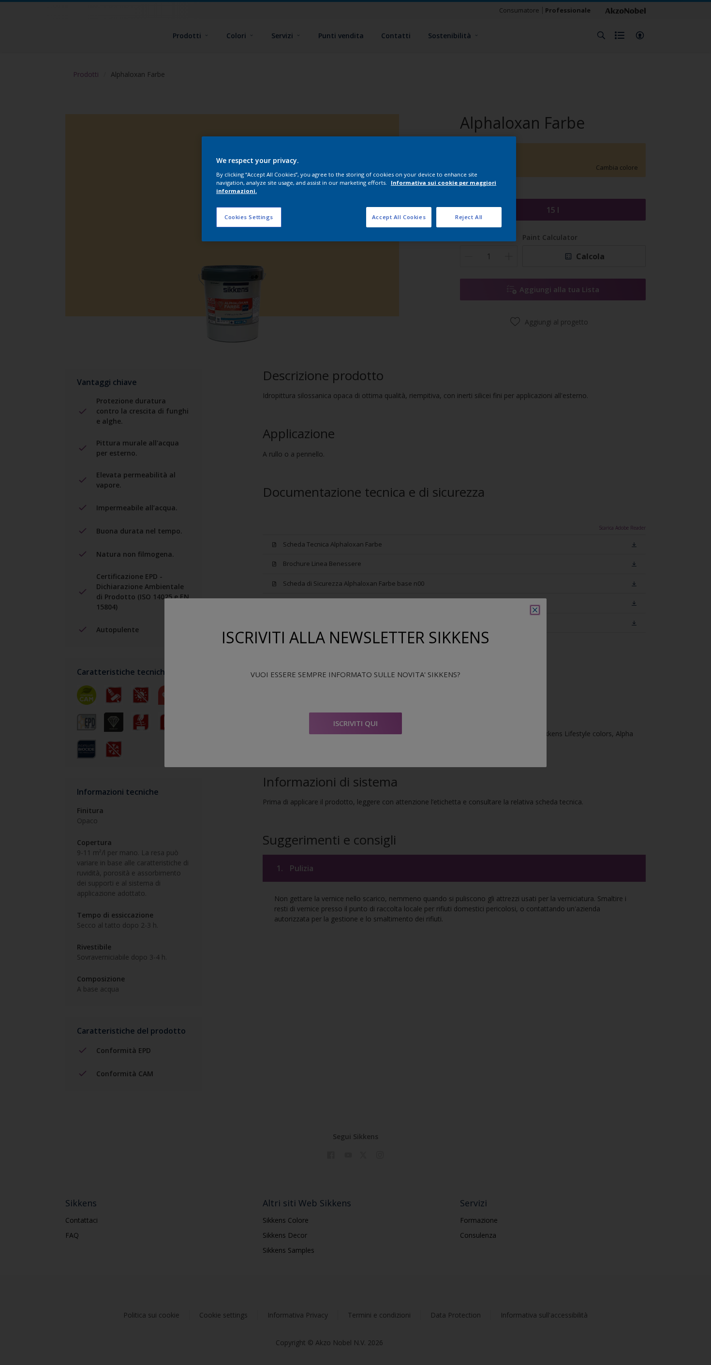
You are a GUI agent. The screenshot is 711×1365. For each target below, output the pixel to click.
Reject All (469, 217)
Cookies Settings (248, 217)
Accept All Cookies (399, 217)
